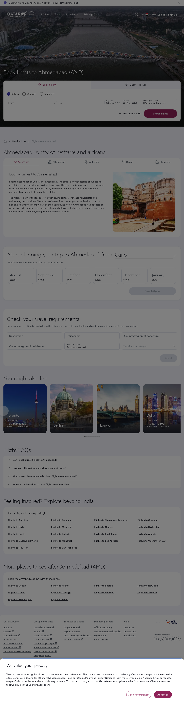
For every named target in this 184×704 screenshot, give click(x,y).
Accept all (162, 694)
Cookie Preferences (139, 694)
